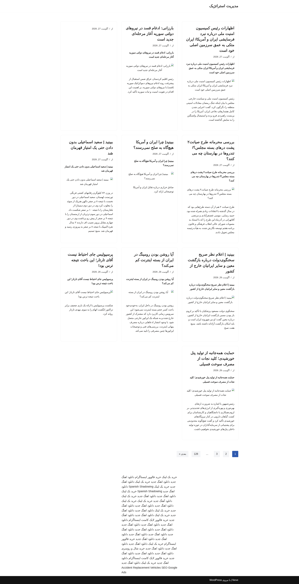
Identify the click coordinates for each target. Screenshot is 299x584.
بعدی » (182, 454)
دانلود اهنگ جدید (160, 481)
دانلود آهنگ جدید (162, 500)
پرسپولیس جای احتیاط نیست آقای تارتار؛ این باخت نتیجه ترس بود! (90, 260)
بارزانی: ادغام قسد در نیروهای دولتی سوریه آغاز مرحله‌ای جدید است (150, 33)
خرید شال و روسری (133, 548)
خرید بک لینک (169, 477)
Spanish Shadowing (141, 486)
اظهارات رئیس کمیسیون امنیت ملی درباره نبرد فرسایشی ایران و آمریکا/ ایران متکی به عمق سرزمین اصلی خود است (210, 39)
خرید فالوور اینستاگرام (148, 477)
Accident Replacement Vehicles (141, 567)
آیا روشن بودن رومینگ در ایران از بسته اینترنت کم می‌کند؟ (154, 260)
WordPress (215, 580)
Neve (235, 580)
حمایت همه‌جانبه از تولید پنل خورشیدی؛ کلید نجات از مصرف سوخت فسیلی (212, 358)
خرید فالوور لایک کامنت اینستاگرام (148, 520)
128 (196, 454)
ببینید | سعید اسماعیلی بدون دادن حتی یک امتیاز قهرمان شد (91, 147)
